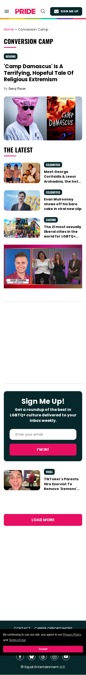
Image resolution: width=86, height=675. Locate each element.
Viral (49, 472)
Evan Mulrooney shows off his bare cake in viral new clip (62, 204)
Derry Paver (17, 88)
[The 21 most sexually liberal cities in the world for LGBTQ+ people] (22, 228)
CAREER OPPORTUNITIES (53, 628)
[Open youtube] (66, 656)
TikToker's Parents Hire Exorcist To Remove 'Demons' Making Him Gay (61, 486)
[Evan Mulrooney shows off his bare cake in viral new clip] (22, 200)
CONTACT (22, 628)
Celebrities (53, 165)
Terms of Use (17, 640)
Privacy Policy (72, 634)
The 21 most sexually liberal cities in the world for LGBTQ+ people (62, 234)
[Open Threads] (43, 656)
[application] (43, 267)
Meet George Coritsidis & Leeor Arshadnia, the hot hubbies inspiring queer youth (61, 181)
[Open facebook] (20, 656)
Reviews (11, 56)
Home (9, 30)
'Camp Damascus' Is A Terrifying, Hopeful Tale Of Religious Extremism (39, 73)
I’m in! (43, 449)
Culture (51, 220)
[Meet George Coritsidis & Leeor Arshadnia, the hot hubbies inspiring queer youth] (22, 173)
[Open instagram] (54, 656)
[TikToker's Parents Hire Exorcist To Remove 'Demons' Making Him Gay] (22, 480)
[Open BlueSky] (31, 656)
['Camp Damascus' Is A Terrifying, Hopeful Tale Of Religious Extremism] (43, 118)
